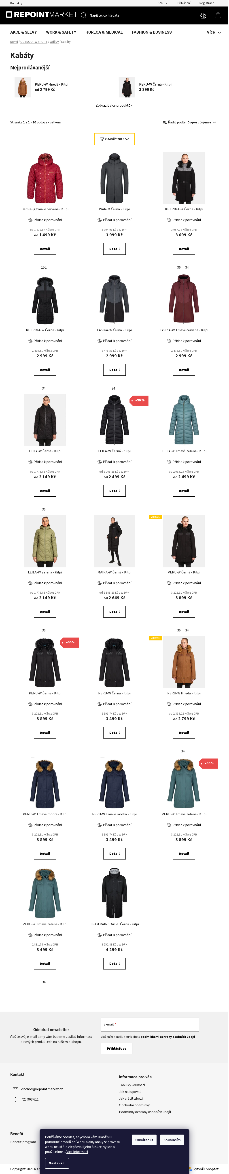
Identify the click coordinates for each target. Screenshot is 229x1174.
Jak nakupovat (130, 1091)
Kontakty (16, 3)
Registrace (206, 3)
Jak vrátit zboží (131, 1098)
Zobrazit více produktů (113, 105)
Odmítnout (144, 1139)
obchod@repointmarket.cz (42, 1089)
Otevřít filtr (114, 139)
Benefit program (23, 1142)
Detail (45, 248)
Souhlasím (172, 1139)
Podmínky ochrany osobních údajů (145, 1111)
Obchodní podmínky (134, 1105)
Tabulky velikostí (132, 1085)
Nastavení (57, 1163)
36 (179, 267)
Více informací (77, 1151)
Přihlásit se (116, 1048)
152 (44, 267)
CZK (160, 3)
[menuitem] (23, 32)
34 (187, 267)
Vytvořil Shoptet (206, 1169)
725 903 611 (30, 1099)
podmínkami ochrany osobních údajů (168, 1037)
